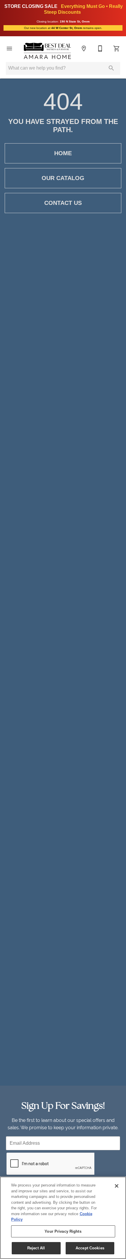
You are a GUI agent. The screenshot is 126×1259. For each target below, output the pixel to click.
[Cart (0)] (117, 49)
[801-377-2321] (100, 49)
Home (63, 153)
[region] (63, 1218)
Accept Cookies (90, 1248)
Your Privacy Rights (63, 1231)
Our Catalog (63, 178)
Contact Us (63, 203)
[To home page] (47, 51)
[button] (9, 49)
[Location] (84, 49)
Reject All (36, 1248)
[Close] (116, 1185)
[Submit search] (111, 68)
